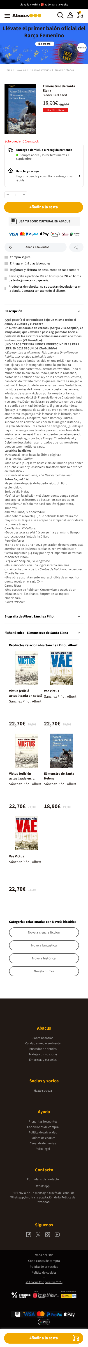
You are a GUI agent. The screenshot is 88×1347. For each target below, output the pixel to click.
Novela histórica (64, 70)
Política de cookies (42, 1138)
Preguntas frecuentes (43, 1121)
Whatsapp (43, 1186)
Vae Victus (51, 691)
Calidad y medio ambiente (42, 1043)
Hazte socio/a (43, 1090)
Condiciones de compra (43, 1127)
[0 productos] (80, 17)
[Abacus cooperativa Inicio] (28, 17)
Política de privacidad (43, 1132)
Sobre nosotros (42, 1038)
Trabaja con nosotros (43, 1054)
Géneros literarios (40, 70)
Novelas (21, 70)
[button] (70, 16)
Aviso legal (43, 1149)
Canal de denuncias (43, 1143)
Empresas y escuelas (43, 1060)
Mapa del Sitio (44, 1255)
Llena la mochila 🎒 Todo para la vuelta (44, 5)
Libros (8, 70)
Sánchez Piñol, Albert (55, 95)
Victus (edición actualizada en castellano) (20, 778)
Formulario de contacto (43, 1179)
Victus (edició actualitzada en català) (26, 693)
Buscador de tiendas (43, 1049)
